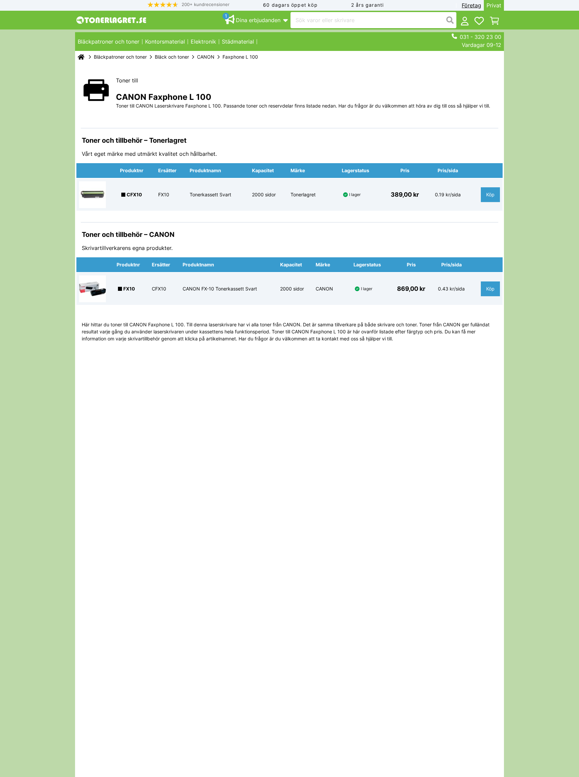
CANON (205, 57)
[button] (188, 4)
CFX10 (134, 194)
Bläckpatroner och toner (120, 57)
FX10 (129, 289)
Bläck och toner (172, 57)
